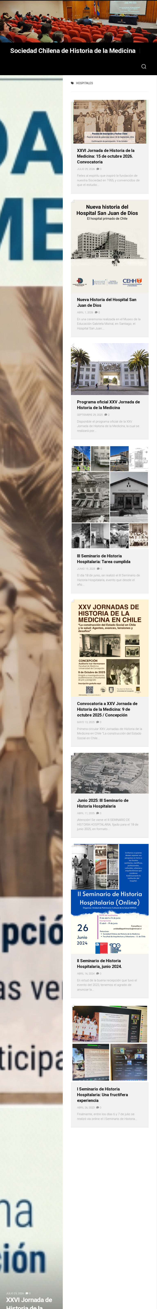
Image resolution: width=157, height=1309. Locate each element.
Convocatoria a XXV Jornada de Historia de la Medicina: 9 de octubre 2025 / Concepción (107, 709)
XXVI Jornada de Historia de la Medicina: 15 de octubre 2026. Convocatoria (106, 156)
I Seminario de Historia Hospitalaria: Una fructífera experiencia (102, 1095)
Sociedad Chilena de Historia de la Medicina (73, 51)
